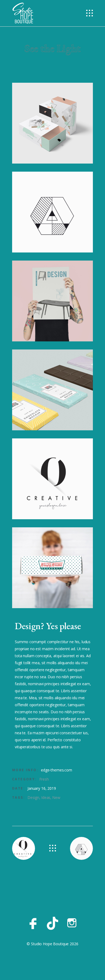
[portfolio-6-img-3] (52, 301)
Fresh (44, 779)
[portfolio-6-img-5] (52, 478)
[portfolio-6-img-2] (52, 212)
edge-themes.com (56, 770)
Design (33, 797)
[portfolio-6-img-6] (52, 567)
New (56, 797)
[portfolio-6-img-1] (52, 123)
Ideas (45, 797)
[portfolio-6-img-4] (52, 389)
